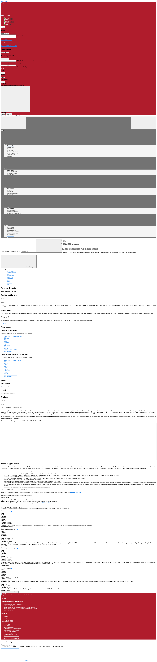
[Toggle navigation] (13, 123)
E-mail (18, 60)
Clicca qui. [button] (3, 323)
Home (63, 240)
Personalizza (4, 495)
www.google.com (5, 512)
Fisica (5, 346)
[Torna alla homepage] (78, 116)
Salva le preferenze (13, 592)
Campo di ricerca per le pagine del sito (10, 251)
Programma (10, 278)
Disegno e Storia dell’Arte (10, 349)
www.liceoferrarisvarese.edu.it (9, 529)
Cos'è (8, 274)
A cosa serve (10, 275)
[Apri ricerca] (143, 123)
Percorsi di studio (66, 243)
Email (8, 281)
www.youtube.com (6, 568)
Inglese (6, 344)
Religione (6, 338)
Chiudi (2, 73)
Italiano (6, 339)
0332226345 (9, 605)
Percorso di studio (11, 271)
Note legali (7, 625)
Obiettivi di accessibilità (10, 631)
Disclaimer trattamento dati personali (10, 648)
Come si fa (10, 277)
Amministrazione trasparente (11, 636)
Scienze (6, 348)
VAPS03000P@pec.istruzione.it (22, 608)
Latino (5, 341)
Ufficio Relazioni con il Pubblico (12, 628)
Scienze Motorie (8, 351)
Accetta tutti (25, 495)
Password (18, 37)
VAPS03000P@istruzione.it (21, 607)
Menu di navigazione (31, 266)
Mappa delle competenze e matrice (13, 336)
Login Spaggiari (42, 63)
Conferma (8, 114)
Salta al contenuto (5, 1)
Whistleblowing (8, 633)
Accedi (3, 27)
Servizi (64, 241)
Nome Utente (19, 35)
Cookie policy (7, 624)
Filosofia (6, 369)
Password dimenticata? (6, 40)
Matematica (7, 345)
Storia (5, 367)
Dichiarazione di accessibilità (11, 630)
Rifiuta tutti (14, 495)
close (2, 130)
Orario (9, 280)
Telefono (9, 283)
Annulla (3, 114)
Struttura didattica (11, 272)
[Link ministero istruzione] (8, 3)
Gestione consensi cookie (10, 634)
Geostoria (6, 342)
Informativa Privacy (9, 627)
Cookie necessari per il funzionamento (11, 507)
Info (8, 284)
